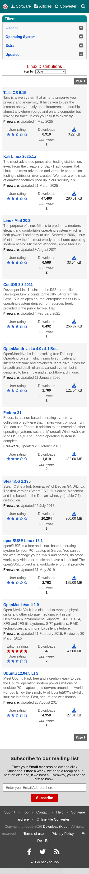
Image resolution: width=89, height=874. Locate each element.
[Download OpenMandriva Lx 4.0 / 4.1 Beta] (74, 386)
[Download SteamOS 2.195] (74, 514)
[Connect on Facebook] (29, 853)
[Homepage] (5, 6)
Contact (42, 812)
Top (25, 812)
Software (23, 6)
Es (47, 841)
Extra (9, 45)
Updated (12, 54)
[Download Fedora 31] (74, 454)
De (39, 841)
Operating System (20, 37)
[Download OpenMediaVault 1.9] (74, 646)
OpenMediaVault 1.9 (21, 605)
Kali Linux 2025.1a (19, 156)
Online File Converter (53, 819)
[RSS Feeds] (57, 853)
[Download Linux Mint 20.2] (74, 258)
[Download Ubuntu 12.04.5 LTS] (74, 710)
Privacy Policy (63, 834)
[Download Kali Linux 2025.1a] (74, 194)
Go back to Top (47, 862)
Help (59, 812)
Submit (9, 812)
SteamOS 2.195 (17, 481)
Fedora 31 (12, 413)
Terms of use (33, 834)
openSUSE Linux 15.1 (23, 541)
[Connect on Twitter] (42, 853)
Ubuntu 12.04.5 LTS (20, 673)
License (11, 28)
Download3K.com (56, 826)
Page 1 (80, 81)
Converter (68, 6)
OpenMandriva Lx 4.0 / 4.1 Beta (31, 349)
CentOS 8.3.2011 (18, 285)
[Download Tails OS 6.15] (74, 129)
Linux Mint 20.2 (16, 221)
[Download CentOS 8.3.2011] (74, 322)
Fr (83, 834)
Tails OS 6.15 (14, 93)
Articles (45, 6)
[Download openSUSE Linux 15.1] (74, 578)
